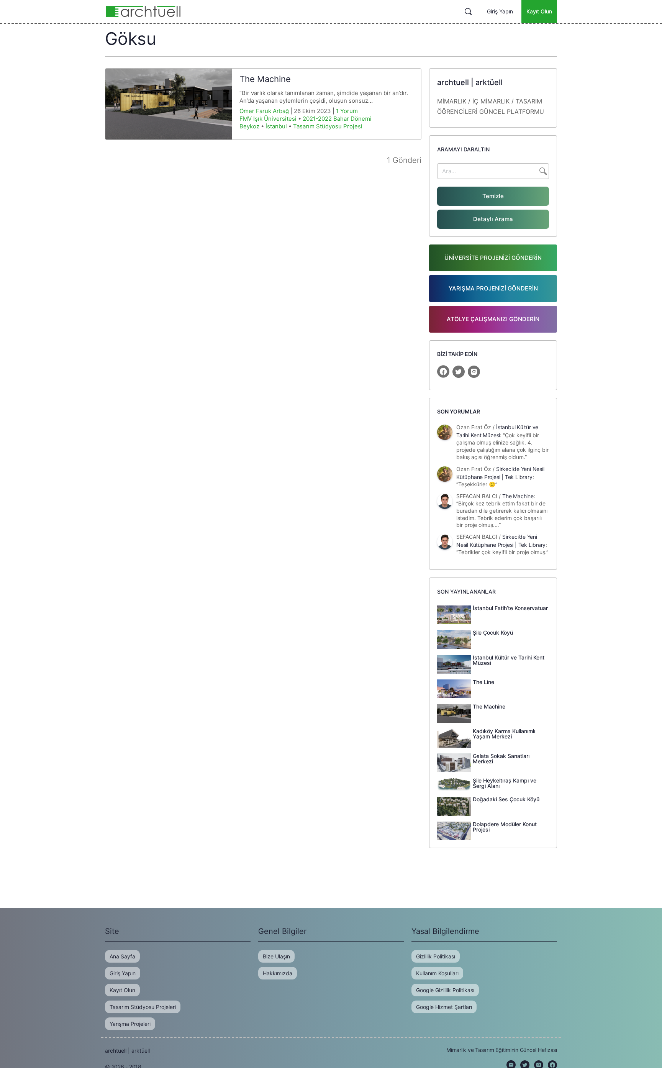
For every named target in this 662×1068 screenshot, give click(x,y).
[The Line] (454, 688)
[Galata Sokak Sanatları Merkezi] (454, 762)
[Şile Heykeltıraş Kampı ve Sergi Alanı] (454, 784)
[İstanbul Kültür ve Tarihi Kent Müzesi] (454, 664)
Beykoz (249, 126)
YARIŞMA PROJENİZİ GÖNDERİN (493, 288)
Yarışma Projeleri (130, 1023)
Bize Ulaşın (276, 956)
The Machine (265, 79)
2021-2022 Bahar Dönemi (337, 118)
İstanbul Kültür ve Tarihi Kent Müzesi (508, 660)
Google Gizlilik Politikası (445, 990)
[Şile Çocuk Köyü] (454, 639)
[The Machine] (168, 104)
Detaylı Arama (493, 219)
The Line (483, 682)
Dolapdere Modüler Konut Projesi (505, 827)
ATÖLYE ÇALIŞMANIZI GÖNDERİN (493, 319)
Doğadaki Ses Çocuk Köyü (506, 799)
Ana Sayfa (122, 956)
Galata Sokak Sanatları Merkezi (501, 758)
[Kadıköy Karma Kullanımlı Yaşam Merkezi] (454, 737)
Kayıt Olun (539, 11)
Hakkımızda (277, 973)
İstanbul (276, 126)
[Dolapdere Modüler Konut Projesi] (454, 830)
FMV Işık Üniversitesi (268, 118)
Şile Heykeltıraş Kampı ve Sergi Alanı (504, 783)
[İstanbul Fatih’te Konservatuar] (454, 614)
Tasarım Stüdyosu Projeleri (143, 1007)
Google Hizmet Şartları (444, 1007)
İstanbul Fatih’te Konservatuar (510, 608)
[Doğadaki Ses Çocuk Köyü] (454, 805)
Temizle (493, 196)
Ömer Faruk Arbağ (264, 111)
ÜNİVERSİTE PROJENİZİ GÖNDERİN (493, 257)
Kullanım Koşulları (437, 973)
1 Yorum (347, 111)
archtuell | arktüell (127, 1050)
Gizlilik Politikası (435, 956)
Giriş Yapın (500, 11)
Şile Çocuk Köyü (493, 632)
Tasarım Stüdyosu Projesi (327, 126)
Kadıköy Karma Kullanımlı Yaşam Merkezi (504, 734)
